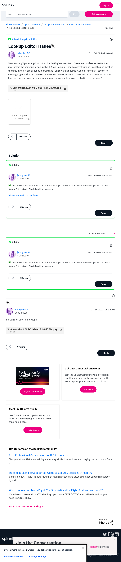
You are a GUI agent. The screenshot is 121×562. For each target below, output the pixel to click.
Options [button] (107, 27)
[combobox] (43, 14)
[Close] (82, 548)
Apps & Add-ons (32, 24)
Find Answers (13, 24)
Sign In (106, 5)
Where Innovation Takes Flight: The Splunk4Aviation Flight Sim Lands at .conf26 (56, 490)
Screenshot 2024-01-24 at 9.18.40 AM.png (33, 329)
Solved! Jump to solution (24, 39)
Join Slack (88, 389)
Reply (104, 143)
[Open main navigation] (117, 5)
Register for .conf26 (32, 391)
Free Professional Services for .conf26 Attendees (38, 455)
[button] (111, 40)
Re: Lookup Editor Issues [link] (22, 27)
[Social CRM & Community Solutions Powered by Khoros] (106, 521)
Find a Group (33, 430)
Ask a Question (99, 14)
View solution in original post (24, 195)
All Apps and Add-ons (55, 24)
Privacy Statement (13, 556)
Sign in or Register (87, 546)
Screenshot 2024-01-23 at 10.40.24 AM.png (37, 87)
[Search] (74, 14)
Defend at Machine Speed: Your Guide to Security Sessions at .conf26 (50, 472)
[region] (43, 553)
